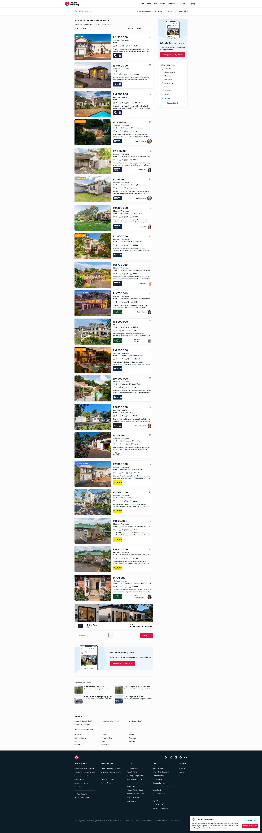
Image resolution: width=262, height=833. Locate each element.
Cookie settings (250, 820)
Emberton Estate (80, 738)
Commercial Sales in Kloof (110, 721)
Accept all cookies (250, 826)
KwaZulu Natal (88, 24)
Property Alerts (158, 779)
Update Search (172, 103)
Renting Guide (131, 801)
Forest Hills (168, 90)
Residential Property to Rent (110, 768)
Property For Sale (81, 763)
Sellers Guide (131, 786)
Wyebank (167, 69)
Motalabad (132, 738)
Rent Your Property (107, 779)
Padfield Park (169, 83)
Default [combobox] (139, 28)
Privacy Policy (130, 821)
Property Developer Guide (135, 794)
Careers (181, 772)
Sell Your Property (81, 794)
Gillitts (104, 735)
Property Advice (132, 768)
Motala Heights (169, 72)
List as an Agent (158, 804)
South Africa (78, 24)
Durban (97, 24)
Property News (132, 772)
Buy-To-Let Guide (133, 797)
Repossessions (80, 779)
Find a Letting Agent (108, 783)
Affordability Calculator (161, 772)
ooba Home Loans (159, 794)
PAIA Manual (150, 821)
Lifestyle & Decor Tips (134, 779)
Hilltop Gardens (107, 738)
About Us (182, 768)
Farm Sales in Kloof (135, 721)
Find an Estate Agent (82, 798)
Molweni (131, 735)
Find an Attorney (158, 775)
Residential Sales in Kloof (83, 721)
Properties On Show (81, 783)
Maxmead (167, 76)
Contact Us (183, 776)
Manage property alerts (172, 55)
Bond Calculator (158, 768)
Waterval (167, 87)
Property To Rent (107, 763)
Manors (166, 94)
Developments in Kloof (82, 724)
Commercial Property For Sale (85, 772)
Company (182, 763)
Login (183, 4)
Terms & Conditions (161, 821)
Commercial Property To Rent (111, 772)
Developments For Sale (82, 776)
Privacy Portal (140, 821)
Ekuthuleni (78, 735)
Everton (77, 741)
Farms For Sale (79, 787)
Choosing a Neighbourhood (136, 775)
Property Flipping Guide (135, 790)
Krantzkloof (168, 79)
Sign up (192, 4)
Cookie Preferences (174, 821)
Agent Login (157, 801)
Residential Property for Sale (84, 768)
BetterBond (157, 790)
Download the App (159, 783)
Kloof (104, 24)
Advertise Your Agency (160, 808)
